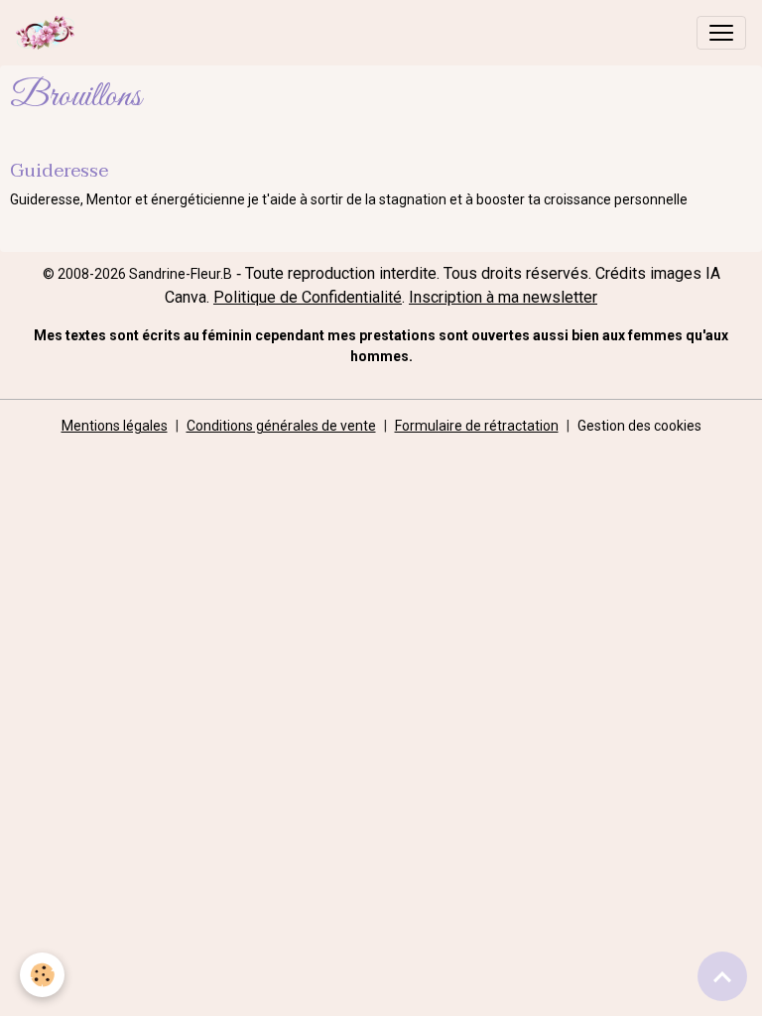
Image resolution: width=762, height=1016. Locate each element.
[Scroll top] (722, 976)
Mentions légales (115, 426)
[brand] (49, 33)
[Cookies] (42, 974)
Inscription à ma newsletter (503, 297)
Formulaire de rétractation (477, 426)
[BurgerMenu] (721, 33)
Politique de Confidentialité (307, 297)
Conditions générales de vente (281, 426)
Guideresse (59, 170)
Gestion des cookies (639, 426)
